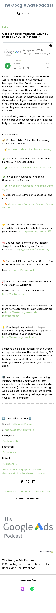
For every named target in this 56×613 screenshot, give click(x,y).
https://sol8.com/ (22, 424)
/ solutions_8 (10, 441)
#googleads (9, 473)
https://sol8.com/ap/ (14, 294)
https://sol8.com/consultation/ (20, 337)
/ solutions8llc (11, 452)
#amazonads (37, 473)
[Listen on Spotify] (32, 589)
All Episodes (26, 491)
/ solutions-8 (10, 464)
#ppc (26, 469)
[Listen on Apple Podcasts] (22, 589)
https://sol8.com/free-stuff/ (34, 231)
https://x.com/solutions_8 (20, 429)
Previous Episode (44, 491)
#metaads (23, 473)
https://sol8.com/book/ (22, 270)
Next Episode (10, 491)
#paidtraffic (37, 469)
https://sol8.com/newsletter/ (32, 249)
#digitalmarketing (12, 469)
